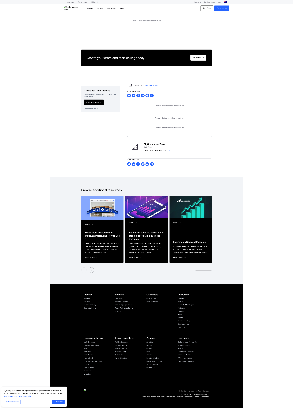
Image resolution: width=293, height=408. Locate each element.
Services (87, 302)
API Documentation (185, 358)
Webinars (181, 308)
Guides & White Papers (186, 305)
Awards (149, 355)
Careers (149, 348)
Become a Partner (121, 302)
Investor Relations (152, 358)
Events (180, 318)
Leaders (149, 345)
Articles (180, 302)
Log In (219, 2)
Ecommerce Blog (184, 321)
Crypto (86, 364)
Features (87, 298)
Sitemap (196, 396)
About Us (149, 342)
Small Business (89, 368)
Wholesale (87, 351)
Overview (118, 298)
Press (148, 351)
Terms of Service (152, 364)
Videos (180, 348)
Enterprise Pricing (90, 305)
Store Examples (152, 302)
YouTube (198, 391)
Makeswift (94, 2)
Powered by (119, 311)
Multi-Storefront (89, 342)
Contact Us (150, 368)
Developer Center (209, 2)
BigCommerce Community (187, 342)
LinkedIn (191, 391)
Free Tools (181, 327)
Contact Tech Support (186, 351)
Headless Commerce (91, 345)
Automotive (119, 355)
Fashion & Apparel (121, 342)
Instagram (206, 391)
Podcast (181, 311)
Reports (180, 314)
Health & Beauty (121, 345)
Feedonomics (82, 2)
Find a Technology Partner (124, 308)
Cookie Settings (204, 396)
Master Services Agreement (174, 396)
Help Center (197, 2)
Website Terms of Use (158, 396)
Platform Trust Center (154, 361)
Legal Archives (188, 396)
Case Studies (151, 298)
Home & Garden (121, 358)
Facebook (184, 391)
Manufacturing (120, 351)
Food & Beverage (121, 348)
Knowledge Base (184, 345)
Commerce (70, 2)
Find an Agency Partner (123, 305)
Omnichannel (88, 355)
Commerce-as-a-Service (93, 361)
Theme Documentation (186, 361)
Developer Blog (183, 324)
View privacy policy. (11, 396)
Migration (87, 374)
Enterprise (87, 371)
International (88, 358)
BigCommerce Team (150, 85)
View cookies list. (25, 396)
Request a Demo (90, 308)
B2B (85, 348)
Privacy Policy (146, 396)
